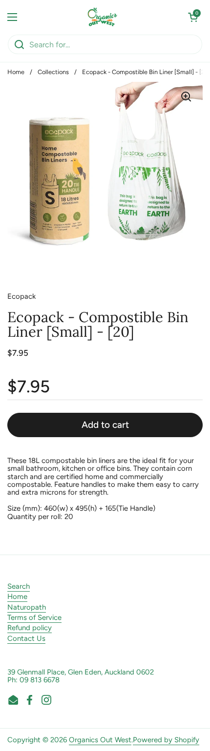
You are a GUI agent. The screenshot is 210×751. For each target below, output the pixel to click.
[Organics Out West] (102, 17)
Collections (53, 72)
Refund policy (29, 627)
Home (15, 72)
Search (18, 586)
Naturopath (26, 607)
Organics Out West (100, 739)
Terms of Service (34, 617)
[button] (193, 17)
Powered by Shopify (166, 739)
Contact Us (26, 638)
